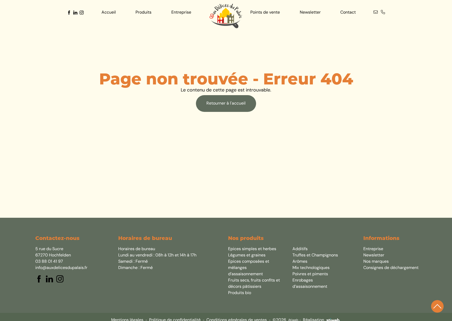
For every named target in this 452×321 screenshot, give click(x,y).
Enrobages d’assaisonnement (309, 283)
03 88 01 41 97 (49, 262)
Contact (348, 12)
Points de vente (265, 12)
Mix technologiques (311, 268)
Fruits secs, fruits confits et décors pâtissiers (254, 283)
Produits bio (239, 293)
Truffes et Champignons (315, 255)
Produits (143, 12)
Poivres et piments (310, 274)
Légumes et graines (246, 255)
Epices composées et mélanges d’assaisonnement (248, 268)
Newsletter (310, 12)
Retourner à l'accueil (226, 103)
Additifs (300, 249)
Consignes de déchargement (391, 268)
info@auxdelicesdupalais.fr (61, 268)
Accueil (108, 12)
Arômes (299, 262)
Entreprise (181, 12)
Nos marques (376, 262)
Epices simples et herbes (252, 249)
